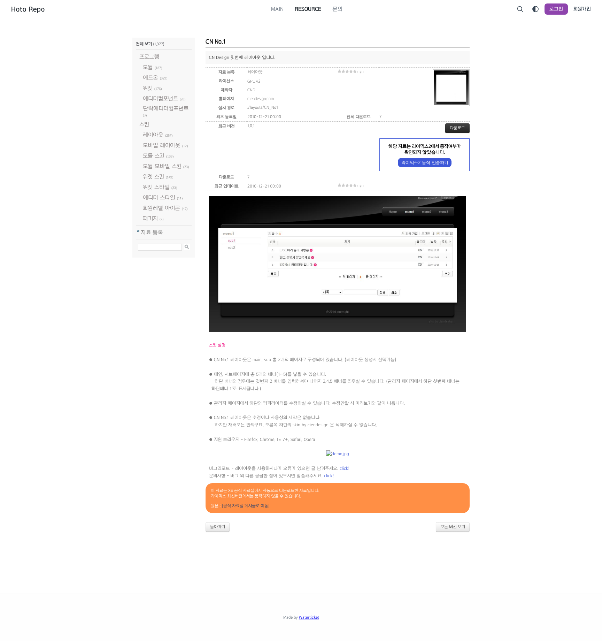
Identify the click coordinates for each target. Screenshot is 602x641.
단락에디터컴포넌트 (165, 108)
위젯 (148, 88)
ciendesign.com (260, 98)
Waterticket (309, 617)
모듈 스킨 (153, 156)
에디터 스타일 (159, 197)
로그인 (556, 9)
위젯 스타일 (156, 187)
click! (345, 468)
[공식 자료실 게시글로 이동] (246, 505)
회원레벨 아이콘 (161, 208)
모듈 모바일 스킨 (162, 166)
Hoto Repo (28, 9)
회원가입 (582, 9)
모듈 (148, 67)
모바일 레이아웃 (161, 145)
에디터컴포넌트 (160, 98)
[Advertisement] (301, 556)
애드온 (150, 78)
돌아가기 (217, 526)
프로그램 (149, 57)
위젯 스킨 (153, 177)
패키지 (150, 218)
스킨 (144, 124)
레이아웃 (153, 135)
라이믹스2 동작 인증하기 (424, 162)
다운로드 (457, 127)
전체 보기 (144, 43)
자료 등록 (152, 232)
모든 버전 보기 (452, 526)
